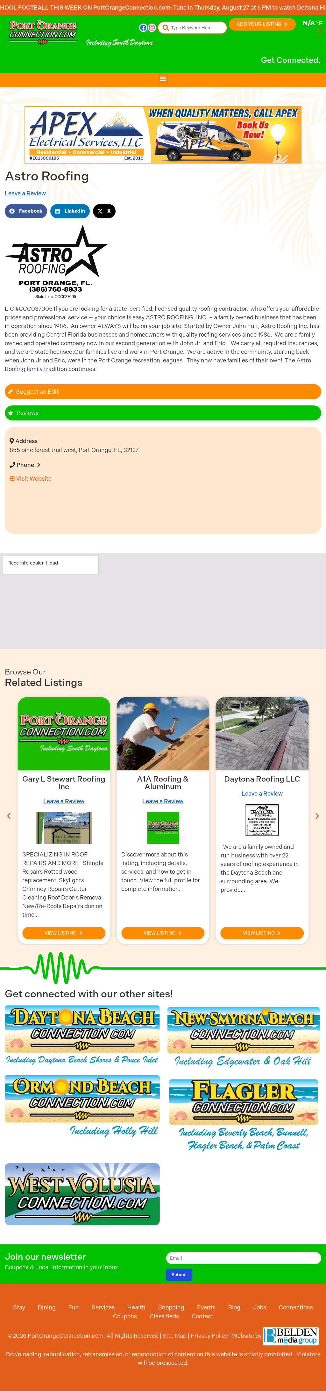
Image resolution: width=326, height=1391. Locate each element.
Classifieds (164, 1316)
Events (206, 1307)
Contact (202, 1316)
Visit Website (33, 478)
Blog (234, 1307)
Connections (296, 1307)
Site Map (175, 1335)
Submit (179, 1274)
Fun (73, 1307)
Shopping (171, 1307)
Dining (47, 1307)
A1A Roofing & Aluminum (64, 783)
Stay (19, 1307)
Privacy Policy (209, 1335)
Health (136, 1307)
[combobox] (193, 27)
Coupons (125, 1316)
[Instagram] (152, 28)
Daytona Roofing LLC (163, 779)
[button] (163, 78)
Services (103, 1307)
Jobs (259, 1307)
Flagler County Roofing (262, 779)
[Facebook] (143, 28)
